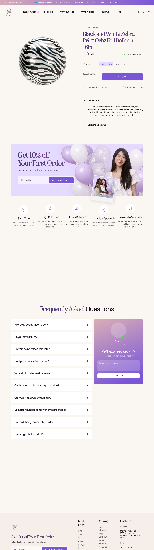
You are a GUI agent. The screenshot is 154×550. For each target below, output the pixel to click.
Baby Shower (102, 528)
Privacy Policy (81, 546)
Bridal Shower (102, 542)
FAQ (80, 530)
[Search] (138, 12)
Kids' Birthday (103, 535)
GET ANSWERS (118, 375)
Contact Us (81, 536)
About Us (82, 541)
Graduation (104, 547)
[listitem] (118, 12)
